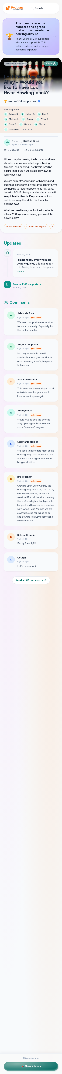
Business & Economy (16, 63)
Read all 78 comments (31, 580)
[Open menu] (53, 8)
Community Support (36, 226)
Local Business (13, 226)
